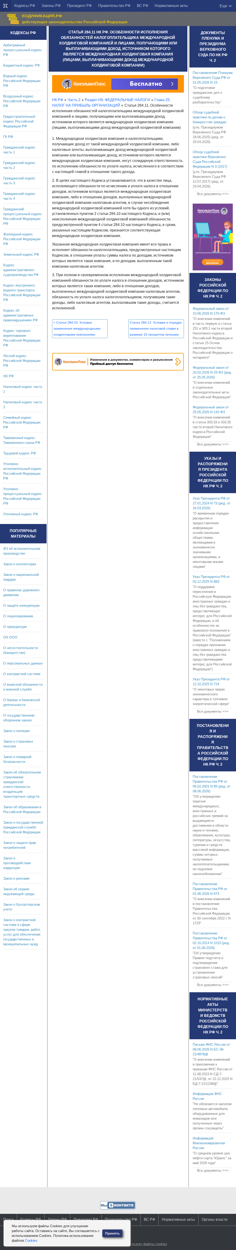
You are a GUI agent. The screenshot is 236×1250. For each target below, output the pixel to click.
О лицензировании (18, 616)
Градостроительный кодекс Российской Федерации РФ (19, 121)
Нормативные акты (171, 6)
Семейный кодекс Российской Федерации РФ (21, 422)
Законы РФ (51, 6)
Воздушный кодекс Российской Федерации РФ (21, 101)
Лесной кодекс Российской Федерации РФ (21, 360)
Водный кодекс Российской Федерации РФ (21, 81)
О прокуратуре (15, 627)
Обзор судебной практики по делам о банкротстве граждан (209, 117)
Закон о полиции (16, 731)
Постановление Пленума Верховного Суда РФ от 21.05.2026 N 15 (213, 77)
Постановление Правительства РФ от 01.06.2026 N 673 (210, 889)
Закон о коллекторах (19, 564)
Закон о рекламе (16, 878)
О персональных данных (23, 663)
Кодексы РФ (24, 6)
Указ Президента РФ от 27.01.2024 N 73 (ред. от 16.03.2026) (211, 503)
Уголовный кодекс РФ (20, 514)
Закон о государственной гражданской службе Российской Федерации (23, 827)
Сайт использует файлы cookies (141, 1244)
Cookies (31, 1240)
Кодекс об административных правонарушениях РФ (20, 315)
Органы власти (214, 1219)
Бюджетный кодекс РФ (21, 65)
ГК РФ (8, 137)
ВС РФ (142, 6)
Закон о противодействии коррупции (17, 863)
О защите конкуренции (21, 605)
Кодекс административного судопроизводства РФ (20, 270)
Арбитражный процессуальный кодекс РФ (22, 50)
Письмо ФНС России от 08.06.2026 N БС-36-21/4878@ (211, 1049)
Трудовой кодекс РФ (19, 453)
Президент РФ (79, 6)
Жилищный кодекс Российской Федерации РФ (21, 239)
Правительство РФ (114, 6)
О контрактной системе (21, 674)
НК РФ (8, 376)
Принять (112, 1233)
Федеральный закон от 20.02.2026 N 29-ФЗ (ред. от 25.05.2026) (212, 372)
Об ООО (10, 637)
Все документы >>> (213, 194)
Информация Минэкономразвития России (209, 1143)
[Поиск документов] (5, 6)
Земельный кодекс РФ (21, 254)
